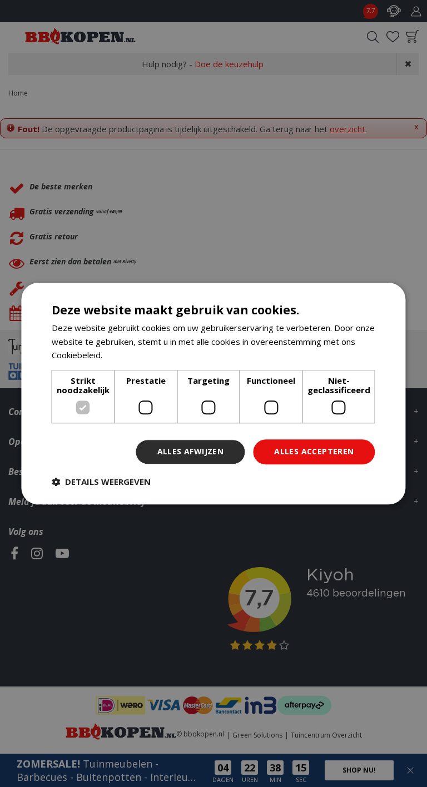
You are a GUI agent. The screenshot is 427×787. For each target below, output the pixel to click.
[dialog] (213, 393)
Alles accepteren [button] (314, 451)
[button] (101, 481)
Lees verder (128, 355)
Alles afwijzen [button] (190, 451)
